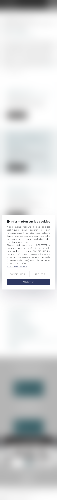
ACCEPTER (29, 282)
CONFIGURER (17, 274)
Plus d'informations (17, 266)
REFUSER (39, 274)
